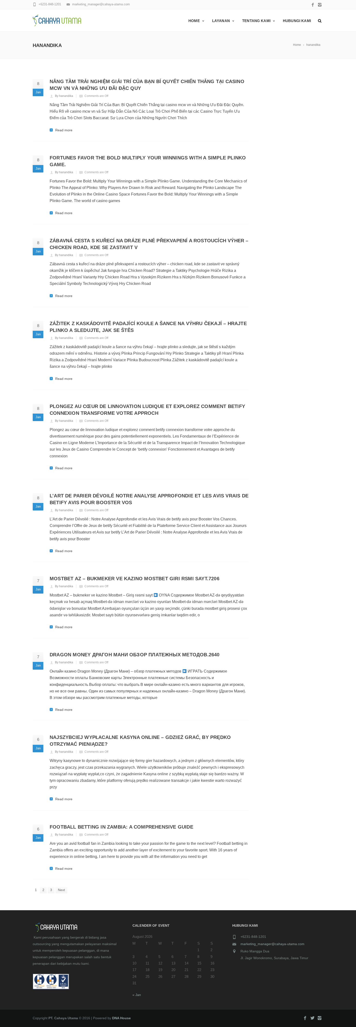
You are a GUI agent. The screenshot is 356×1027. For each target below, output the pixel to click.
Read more (63, 130)
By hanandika (64, 96)
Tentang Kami (256, 21)
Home (194, 21)
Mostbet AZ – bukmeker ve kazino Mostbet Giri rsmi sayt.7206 (134, 578)
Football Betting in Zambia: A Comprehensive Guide (121, 827)
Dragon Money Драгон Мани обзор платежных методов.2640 (135, 654)
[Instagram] (319, 5)
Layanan (221, 21)
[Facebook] (312, 5)
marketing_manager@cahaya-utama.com (272, 944)
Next (61, 890)
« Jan (136, 995)
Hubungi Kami (297, 21)
